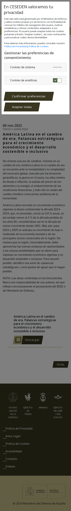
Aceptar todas (22, 107)
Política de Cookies (39, 46)
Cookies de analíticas (23, 80)
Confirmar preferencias (28, 96)
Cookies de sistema (22, 67)
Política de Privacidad (15, 46)
